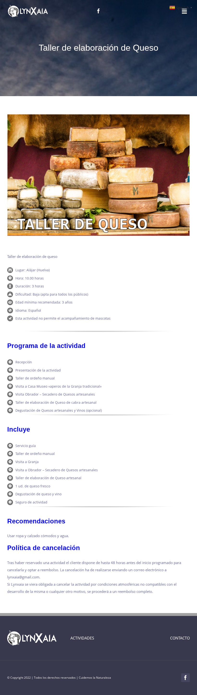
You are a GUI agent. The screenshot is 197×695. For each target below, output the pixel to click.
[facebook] (98, 11)
